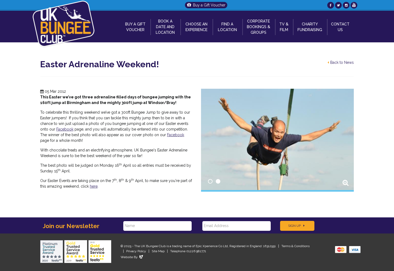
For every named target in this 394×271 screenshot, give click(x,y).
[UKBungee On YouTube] (354, 5)
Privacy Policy (136, 251)
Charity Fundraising (310, 27)
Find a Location (227, 27)
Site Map (158, 251)
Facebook (64, 129)
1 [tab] (210, 181)
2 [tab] (218, 181)
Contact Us (340, 27)
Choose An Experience (196, 27)
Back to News (342, 62)
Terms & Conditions (295, 246)
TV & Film (283, 27)
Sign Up (295, 226)
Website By (132, 257)
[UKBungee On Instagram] (346, 5)
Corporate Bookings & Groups (258, 27)
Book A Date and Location (165, 27)
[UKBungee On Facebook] (330, 5)
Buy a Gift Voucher (209, 5)
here (94, 186)
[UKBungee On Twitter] (338, 5)
